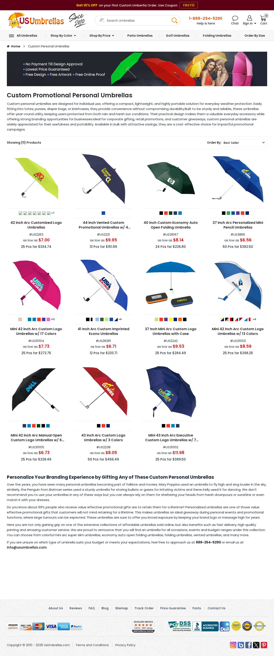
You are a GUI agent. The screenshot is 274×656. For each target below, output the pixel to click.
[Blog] (241, 645)
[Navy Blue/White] (116, 319)
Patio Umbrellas (140, 36)
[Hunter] (38, 426)
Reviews (76, 608)
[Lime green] (156, 319)
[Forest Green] (25, 213)
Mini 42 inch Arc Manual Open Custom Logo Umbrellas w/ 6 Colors (36, 437)
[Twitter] (256, 645)
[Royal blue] (175, 319)
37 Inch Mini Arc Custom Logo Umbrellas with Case (171, 331)
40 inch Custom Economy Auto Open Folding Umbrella (171, 225)
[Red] (49, 213)
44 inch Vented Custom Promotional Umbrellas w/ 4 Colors (103, 225)
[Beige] (20, 319)
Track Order (144, 608)
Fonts (196, 608)
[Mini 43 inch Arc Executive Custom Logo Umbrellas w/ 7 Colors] (170, 392)
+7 (52, 213)
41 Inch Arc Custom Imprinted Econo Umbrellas (103, 331)
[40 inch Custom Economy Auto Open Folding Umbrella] (170, 179)
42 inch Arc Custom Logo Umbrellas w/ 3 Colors (103, 437)
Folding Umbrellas (217, 36)
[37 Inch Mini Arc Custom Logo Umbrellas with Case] (170, 285)
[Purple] (238, 213)
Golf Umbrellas (177, 36)
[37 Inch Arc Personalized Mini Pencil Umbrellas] (237, 179)
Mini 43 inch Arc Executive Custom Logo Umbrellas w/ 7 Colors (170, 437)
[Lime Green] (30, 213)
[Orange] (44, 213)
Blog (105, 608)
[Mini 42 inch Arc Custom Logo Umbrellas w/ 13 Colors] (237, 285)
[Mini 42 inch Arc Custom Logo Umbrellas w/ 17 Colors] (36, 285)
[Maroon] (35, 213)
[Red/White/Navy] (236, 319)
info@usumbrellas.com (27, 547)
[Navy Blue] (103, 213)
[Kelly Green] (228, 213)
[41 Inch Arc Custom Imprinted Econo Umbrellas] (103, 285)
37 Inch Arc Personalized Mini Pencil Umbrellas (238, 225)
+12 (53, 319)
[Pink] (48, 319)
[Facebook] (248, 645)
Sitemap (121, 608)
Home (15, 46)
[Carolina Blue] (97, 319)
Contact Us (216, 608)
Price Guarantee (173, 608)
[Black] (20, 213)
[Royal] (180, 213)
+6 (120, 319)
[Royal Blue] (247, 213)
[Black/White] (92, 319)
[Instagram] (233, 645)
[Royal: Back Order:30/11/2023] (173, 426)
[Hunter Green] (102, 319)
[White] (252, 213)
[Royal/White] (246, 319)
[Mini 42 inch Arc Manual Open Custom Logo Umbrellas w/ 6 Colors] (36, 392)
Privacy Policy (125, 645)
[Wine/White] (241, 319)
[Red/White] (250, 319)
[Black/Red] (232, 319)
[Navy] (39, 213)
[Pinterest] (264, 645)
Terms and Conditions (92, 645)
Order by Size (254, 36)
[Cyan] (48, 426)
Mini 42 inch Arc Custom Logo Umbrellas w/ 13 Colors (238, 331)
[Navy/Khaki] (222, 319)
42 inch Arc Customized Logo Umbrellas (36, 225)
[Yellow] (171, 319)
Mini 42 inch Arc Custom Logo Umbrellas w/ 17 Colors (36, 331)
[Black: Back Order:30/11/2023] (163, 426)
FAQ (92, 608)
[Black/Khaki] (227, 319)
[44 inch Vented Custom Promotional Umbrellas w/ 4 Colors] (103, 179)
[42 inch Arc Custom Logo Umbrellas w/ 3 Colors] (103, 392)
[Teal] (29, 319)
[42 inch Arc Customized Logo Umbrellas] (36, 179)
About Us (56, 608)
